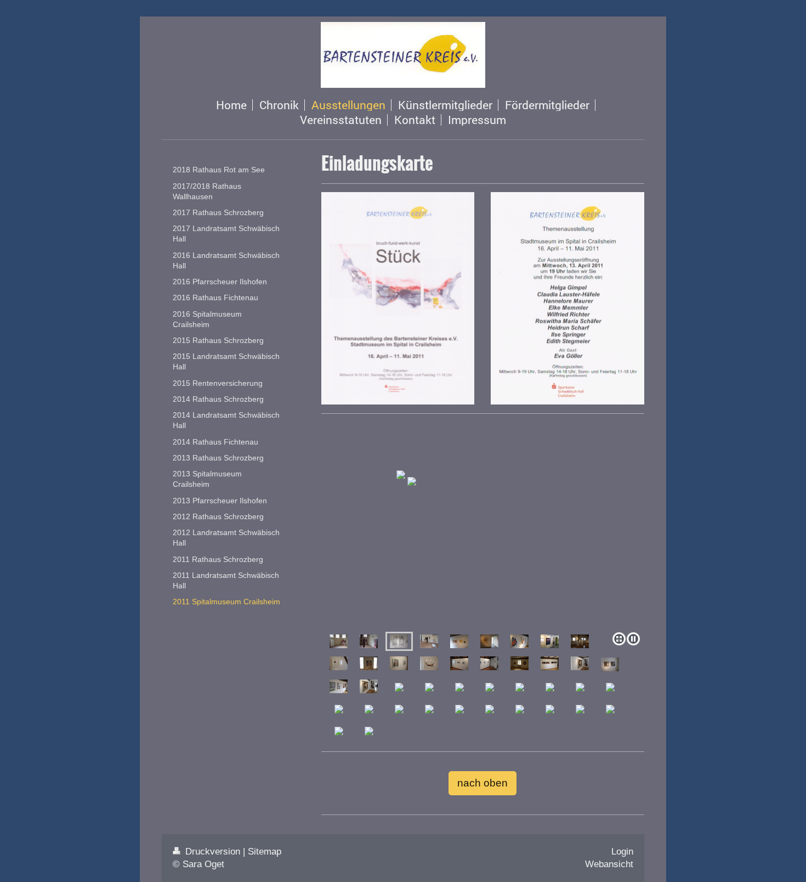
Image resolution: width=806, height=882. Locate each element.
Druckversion (213, 851)
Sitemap (264, 851)
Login (622, 851)
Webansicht (609, 864)
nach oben (482, 783)
